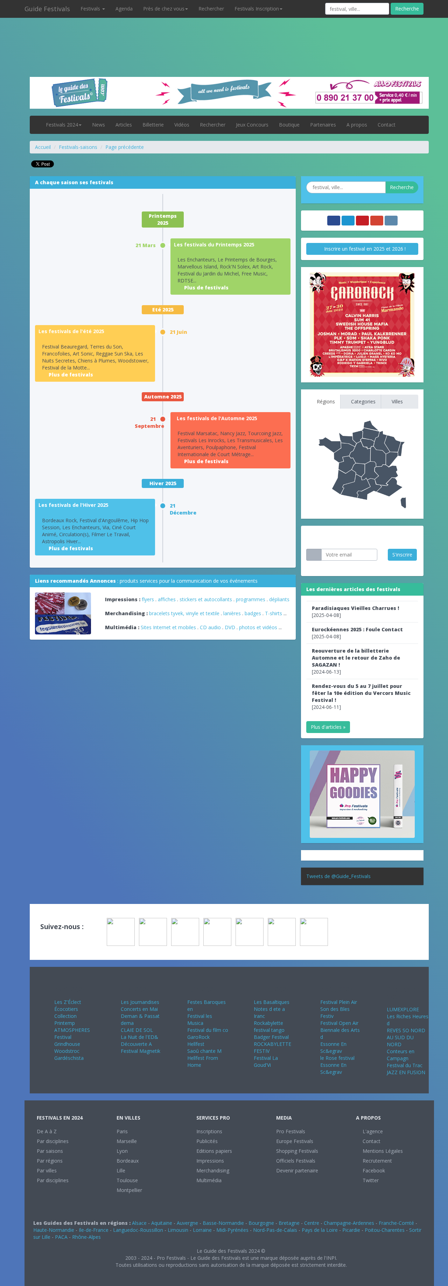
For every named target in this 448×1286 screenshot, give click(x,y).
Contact (387, 124)
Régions (325, 401)
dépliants (279, 599)
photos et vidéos (258, 627)
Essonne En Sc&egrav (333, 1047)
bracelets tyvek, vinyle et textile (184, 613)
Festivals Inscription (256, 8)
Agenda (124, 8)
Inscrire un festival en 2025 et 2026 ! (364, 248)
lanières (232, 613)
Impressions (210, 1160)
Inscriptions (209, 1131)
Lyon (122, 1151)
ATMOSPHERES (72, 1030)
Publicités (207, 1141)
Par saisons (50, 1151)
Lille (121, 1170)
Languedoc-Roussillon (138, 1230)
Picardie (351, 1230)
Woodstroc (66, 1051)
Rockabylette (268, 1023)
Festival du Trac (404, 1065)
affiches (167, 599)
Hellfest (195, 1044)
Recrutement (376, 1160)
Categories (363, 401)
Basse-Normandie (223, 1223)
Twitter (370, 1180)
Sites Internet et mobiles (168, 627)
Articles (123, 124)
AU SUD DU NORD (400, 1041)
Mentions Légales (382, 1151)
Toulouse (127, 1180)
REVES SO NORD (406, 1030)
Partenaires (323, 124)
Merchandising (212, 1170)
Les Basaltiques (271, 1002)
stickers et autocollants (206, 599)
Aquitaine (161, 1223)
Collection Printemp (65, 1019)
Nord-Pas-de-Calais (275, 1230)
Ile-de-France (93, 1230)
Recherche (407, 8)
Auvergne (187, 1223)
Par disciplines (53, 1141)
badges (253, 613)
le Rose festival (337, 1058)
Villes (396, 401)
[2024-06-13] (356, 661)
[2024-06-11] (361, 696)
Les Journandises (140, 1002)
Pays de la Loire (320, 1230)
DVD (230, 627)
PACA (61, 1237)
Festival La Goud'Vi (266, 1061)
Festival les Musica (199, 1019)
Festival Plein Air (338, 1002)
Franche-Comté (396, 1223)
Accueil (43, 147)
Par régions (50, 1160)
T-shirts (273, 613)
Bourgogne (261, 1223)
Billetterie (153, 124)
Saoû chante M (204, 1051)
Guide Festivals (47, 9)
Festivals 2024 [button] (62, 124)
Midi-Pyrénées (232, 1230)
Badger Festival (271, 1037)
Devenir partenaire (297, 1170)
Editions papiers (214, 1151)
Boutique (289, 124)
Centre (311, 1223)
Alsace (139, 1223)
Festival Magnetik (140, 1051)
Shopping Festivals (297, 1151)
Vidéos (181, 124)
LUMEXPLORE (403, 1009)
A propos (356, 124)
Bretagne (289, 1223)
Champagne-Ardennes (349, 1223)
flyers (148, 599)
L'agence (372, 1131)
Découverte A (136, 1044)
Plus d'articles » (328, 727)
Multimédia (209, 1180)
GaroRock (198, 1037)
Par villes (47, 1170)
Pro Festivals (290, 1131)
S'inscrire (402, 554)
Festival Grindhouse (67, 1040)
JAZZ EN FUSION (406, 1072)
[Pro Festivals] (224, 35)
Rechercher (211, 8)
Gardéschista (69, 1058)
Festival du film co (207, 1030)
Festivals (91, 8)
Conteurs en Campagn (400, 1055)
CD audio (211, 627)
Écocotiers (66, 1009)
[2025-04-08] (355, 611)
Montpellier (129, 1190)
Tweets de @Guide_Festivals (338, 876)
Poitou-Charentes (385, 1230)
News (98, 124)
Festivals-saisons (78, 147)
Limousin (178, 1230)
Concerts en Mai (139, 1009)
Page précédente (124, 147)
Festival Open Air (339, 1023)
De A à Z (47, 1131)
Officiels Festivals (295, 1160)
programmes (250, 599)
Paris (122, 1131)
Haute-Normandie (53, 1230)
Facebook (373, 1170)
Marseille (127, 1141)
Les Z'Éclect (67, 1002)
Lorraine (202, 1230)
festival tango (269, 1030)
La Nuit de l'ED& (139, 1037)
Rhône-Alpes (86, 1237)
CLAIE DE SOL (137, 1030)
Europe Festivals (294, 1141)
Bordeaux (128, 1160)
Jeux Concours (252, 124)
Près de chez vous (163, 8)
